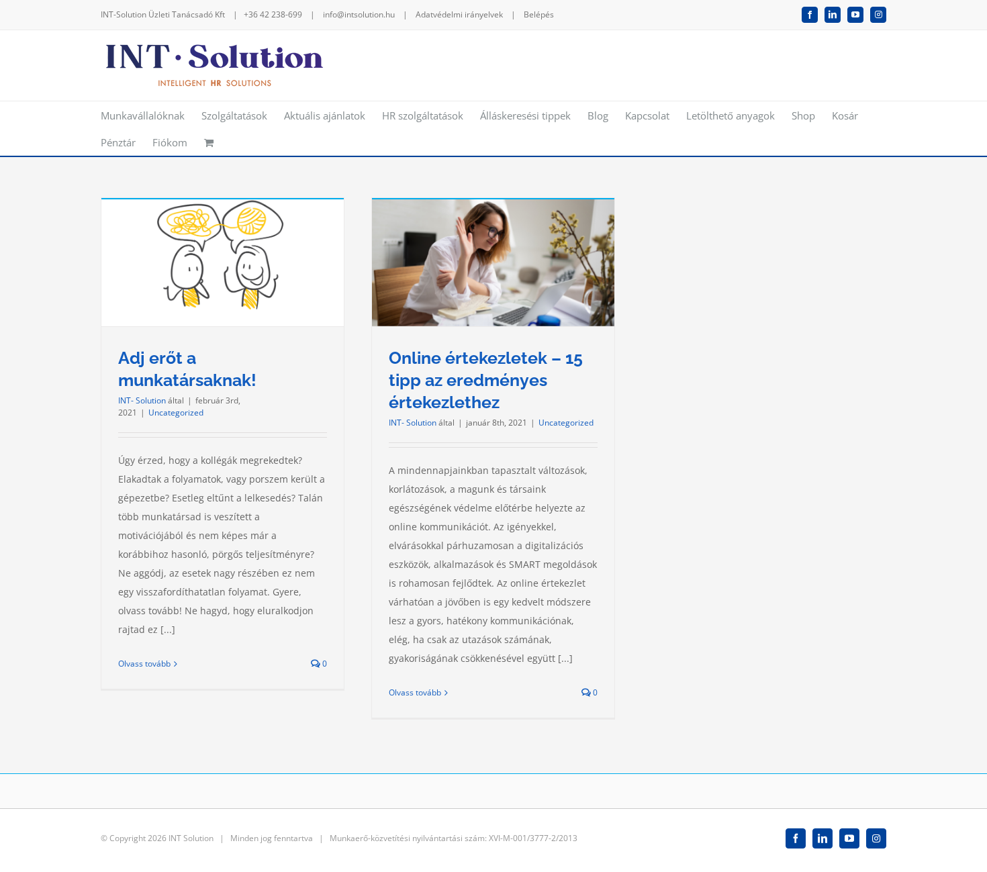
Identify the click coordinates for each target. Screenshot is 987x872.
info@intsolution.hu (359, 14)
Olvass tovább (144, 663)
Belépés (539, 14)
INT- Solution (142, 400)
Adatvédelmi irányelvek (459, 14)
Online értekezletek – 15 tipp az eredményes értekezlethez (486, 380)
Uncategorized (175, 412)
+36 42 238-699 (273, 14)
